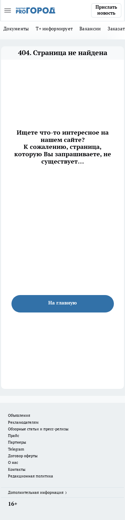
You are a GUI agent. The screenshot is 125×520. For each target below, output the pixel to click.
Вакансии (90, 28)
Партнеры (17, 442)
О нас (13, 462)
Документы (16, 28)
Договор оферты (23, 455)
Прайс (13, 435)
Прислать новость (106, 10)
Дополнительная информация (36, 492)
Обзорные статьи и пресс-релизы (38, 429)
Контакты (16, 469)
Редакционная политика (30, 476)
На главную (62, 303)
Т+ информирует (54, 28)
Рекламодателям (23, 422)
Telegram (16, 449)
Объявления (19, 415)
